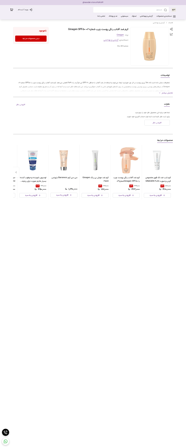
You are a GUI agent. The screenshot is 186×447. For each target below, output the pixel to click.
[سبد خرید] (11, 9)
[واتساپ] (5, 441)
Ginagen (120, 35)
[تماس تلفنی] (5, 432)
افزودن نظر (20, 104)
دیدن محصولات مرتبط (31, 38)
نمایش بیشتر (167, 93)
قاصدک (170, 23)
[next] (16, 172)
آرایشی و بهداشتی (159, 23)
